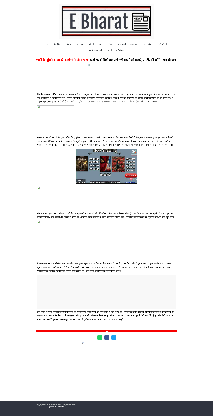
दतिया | (91, 44)
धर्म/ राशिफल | (120, 50)
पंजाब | (111, 44)
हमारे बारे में (52, 407)
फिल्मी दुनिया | (162, 44)
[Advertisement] (106, 292)
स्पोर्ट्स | (109, 50)
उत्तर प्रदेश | (122, 44)
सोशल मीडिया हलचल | (95, 50)
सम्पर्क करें (61, 407)
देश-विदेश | (57, 44)
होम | (48, 44)
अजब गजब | (134, 44)
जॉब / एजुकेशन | (148, 44)
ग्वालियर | (101, 44)
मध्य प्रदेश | (81, 44)
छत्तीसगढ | (68, 44)
